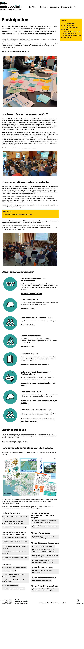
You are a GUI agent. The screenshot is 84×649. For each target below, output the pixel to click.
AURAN (17, 503)
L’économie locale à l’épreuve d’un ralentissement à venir (42, 571)
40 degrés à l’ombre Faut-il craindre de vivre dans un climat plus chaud (44, 521)
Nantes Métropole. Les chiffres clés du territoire (14, 552)
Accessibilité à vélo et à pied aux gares (15, 567)
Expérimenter (66, 7)
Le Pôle (32, 7)
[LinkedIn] (77, 600)
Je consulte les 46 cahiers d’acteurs (34, 364)
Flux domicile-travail (10, 571)
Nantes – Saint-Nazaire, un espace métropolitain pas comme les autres (12, 522)
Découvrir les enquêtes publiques (14, 442)
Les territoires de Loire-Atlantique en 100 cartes (14, 517)
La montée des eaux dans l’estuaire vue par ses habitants (45, 526)
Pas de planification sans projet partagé (15, 527)
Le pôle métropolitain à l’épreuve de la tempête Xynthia (14, 580)
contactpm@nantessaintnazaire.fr (48, 44)
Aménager (54, 7)
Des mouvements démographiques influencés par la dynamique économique (43, 550)
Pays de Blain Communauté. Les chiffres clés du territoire (14, 558)
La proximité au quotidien (11, 585)
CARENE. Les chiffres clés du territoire (15, 537)
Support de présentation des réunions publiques (18, 214)
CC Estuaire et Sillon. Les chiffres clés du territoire (14, 547)
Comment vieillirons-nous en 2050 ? (43, 546)
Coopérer (44, 7)
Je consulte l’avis (27, 308)
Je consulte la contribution (31, 293)
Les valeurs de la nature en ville (42, 580)
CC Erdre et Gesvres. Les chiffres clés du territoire (14, 542)
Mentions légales (80, 603)
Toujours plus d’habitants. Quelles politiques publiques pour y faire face (42, 561)
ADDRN (11, 503)
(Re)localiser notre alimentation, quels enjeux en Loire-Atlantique (44, 537)
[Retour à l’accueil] (11, 6)
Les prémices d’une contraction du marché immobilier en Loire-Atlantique (45, 556)
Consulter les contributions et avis (12, 148)
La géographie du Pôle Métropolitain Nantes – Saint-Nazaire (13, 575)
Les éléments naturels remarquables (14, 588)
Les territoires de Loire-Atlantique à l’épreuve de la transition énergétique (43, 589)
